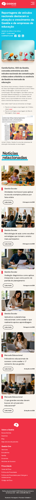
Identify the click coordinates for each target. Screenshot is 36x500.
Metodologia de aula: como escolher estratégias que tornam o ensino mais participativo (19, 236)
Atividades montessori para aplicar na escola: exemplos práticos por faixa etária (18, 194)
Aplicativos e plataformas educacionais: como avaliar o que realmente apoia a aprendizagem (18, 320)
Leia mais (8, 202)
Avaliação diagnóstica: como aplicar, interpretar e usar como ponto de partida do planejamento (19, 278)
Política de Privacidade (9, 472)
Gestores (4, 450)
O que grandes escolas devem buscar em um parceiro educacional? (16, 403)
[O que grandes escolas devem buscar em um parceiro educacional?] (18, 384)
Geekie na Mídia (7, 31)
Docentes (4, 458)
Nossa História (6, 433)
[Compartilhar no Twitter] (19, 36)
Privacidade (6, 466)
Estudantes (5, 453)
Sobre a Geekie (7, 430)
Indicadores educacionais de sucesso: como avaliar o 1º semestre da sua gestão (16, 361)
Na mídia (17, 31)
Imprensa (4, 436)
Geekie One (6, 446)
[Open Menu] (33, 3)
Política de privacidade (8, 491)
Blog (2, 439)
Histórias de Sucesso (8, 461)
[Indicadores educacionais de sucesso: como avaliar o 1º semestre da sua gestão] (18, 342)
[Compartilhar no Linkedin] (23, 36)
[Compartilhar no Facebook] (15, 36)
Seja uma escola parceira (9, 442)
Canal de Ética (6, 469)
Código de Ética (6, 480)
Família (3, 455)
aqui (10, 109)
